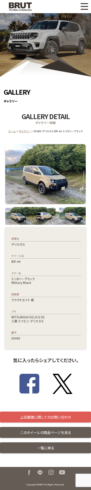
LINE (40, 472)
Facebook (28, 472)
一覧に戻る (45, 447)
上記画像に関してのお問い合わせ (45, 417)
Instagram (51, 472)
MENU (84, 6)
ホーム (12, 131)
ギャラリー (24, 131)
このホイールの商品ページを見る (45, 432)
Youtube (62, 472)
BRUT (25, 6)
